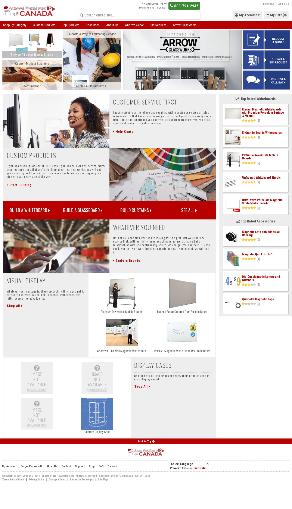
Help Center (268, 3)
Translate (199, 468)
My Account (9, 466)
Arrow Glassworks (184, 25)
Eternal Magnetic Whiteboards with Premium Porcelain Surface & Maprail (263, 113)
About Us (112, 25)
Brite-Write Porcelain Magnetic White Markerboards (262, 201)
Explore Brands (127, 261)
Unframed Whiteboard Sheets (261, 177)
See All (188, 210)
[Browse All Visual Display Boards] (32, 45)
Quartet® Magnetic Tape (258, 299)
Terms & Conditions (13, 479)
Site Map (103, 479)
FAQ (101, 466)
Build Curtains (135, 210)
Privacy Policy (36, 479)
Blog (91, 466)
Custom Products (44, 25)
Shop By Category (14, 25)
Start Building (20, 185)
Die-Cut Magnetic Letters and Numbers (261, 278)
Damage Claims (57, 479)
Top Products (70, 25)
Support (80, 466)
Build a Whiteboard (29, 210)
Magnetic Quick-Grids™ (257, 254)
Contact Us (283, 3)
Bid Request (158, 25)
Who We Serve (134, 25)
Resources (93, 25)
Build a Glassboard (82, 210)
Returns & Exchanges (82, 479)
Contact (66, 466)
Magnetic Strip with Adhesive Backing (261, 233)
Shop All (14, 306)
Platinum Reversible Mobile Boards (260, 156)
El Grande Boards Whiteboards (262, 132)
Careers (112, 466)
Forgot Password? (31, 466)
